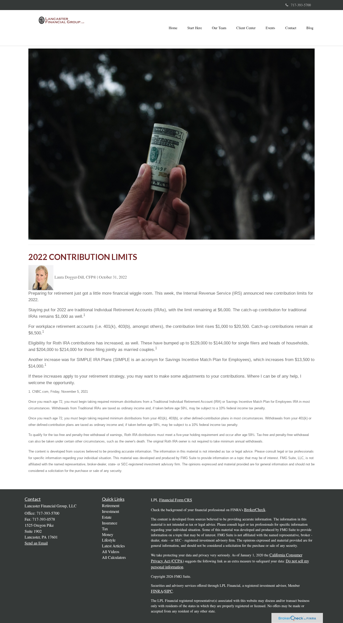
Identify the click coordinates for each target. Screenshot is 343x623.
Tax (105, 528)
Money (107, 534)
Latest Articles (113, 545)
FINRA (157, 591)
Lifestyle (109, 540)
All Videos (110, 551)
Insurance (109, 522)
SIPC (168, 591)
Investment (110, 511)
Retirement (110, 505)
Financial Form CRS (175, 499)
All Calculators (114, 557)
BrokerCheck (254, 509)
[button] (194, 27)
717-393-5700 (301, 5)
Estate (106, 517)
